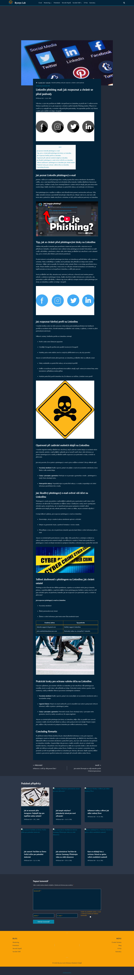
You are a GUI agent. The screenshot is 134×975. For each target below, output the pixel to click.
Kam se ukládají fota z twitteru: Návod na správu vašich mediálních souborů (97, 854)
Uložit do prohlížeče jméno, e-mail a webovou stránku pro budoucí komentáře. (91, 913)
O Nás (86, 3)
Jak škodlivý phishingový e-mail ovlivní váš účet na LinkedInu (55, 160)
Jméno (36, 915)
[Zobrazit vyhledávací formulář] (124, 2)
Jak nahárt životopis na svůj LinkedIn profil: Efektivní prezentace (87, 768)
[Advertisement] (67, 19)
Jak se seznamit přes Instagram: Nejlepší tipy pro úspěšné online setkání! (34, 813)
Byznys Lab (40, 98)
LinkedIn (38, 86)
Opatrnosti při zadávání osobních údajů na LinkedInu (52, 158)
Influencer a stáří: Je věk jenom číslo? (44, 767)
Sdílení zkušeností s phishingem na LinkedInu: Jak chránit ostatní (56, 162)
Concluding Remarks (43, 167)
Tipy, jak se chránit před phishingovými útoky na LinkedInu (54, 153)
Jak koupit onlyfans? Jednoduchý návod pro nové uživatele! (66, 813)
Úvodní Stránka (116, 942)
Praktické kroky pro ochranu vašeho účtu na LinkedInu (53, 165)
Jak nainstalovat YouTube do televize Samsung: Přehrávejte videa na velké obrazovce (67, 854)
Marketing (16, 942)
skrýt (60, 147)
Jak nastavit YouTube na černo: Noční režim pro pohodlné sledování (35, 854)
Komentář (37, 891)
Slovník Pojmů (66, 3)
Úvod (40, 3)
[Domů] (36, 82)
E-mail (60, 915)
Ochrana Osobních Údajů (74, 963)
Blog (120, 945)
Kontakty (92, 3)
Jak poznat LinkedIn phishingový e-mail (48, 151)
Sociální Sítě (46, 86)
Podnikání (57, 3)
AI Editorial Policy (67, 972)
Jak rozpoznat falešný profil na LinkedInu (49, 155)
